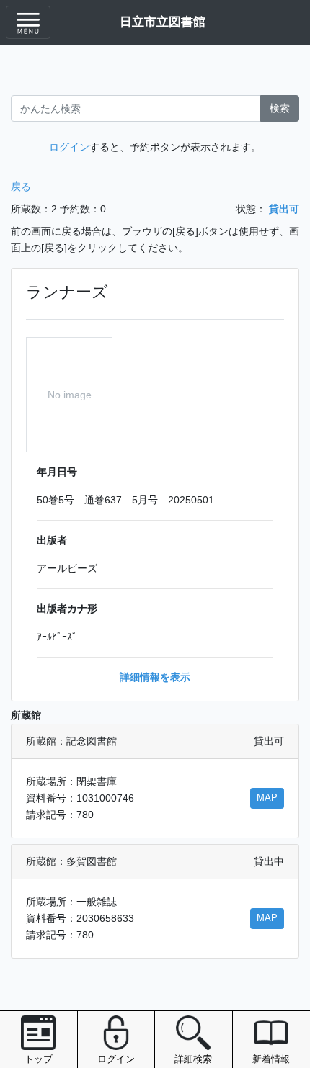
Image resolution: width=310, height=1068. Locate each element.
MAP (267, 798)
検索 (280, 108)
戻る (21, 186)
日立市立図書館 (162, 21)
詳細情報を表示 (155, 677)
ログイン (69, 147)
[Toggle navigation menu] (28, 22)
